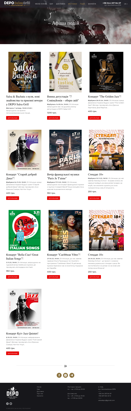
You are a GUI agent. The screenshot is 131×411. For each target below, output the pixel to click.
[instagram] (65, 375)
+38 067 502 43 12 (104, 396)
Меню (39, 387)
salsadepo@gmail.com (106, 400)
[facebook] (59, 375)
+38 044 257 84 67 (112, 3)
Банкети (92, 4)
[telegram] (71, 375)
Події (82, 4)
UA (125, 4)
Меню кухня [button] (41, 4)
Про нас (40, 393)
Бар (51, 4)
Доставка (60, 4)
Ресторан (72, 4)
